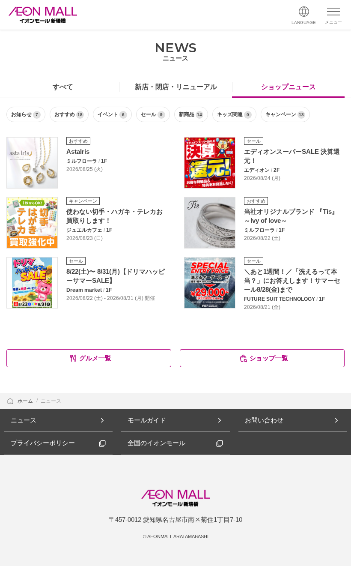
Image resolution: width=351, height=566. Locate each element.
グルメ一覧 (95, 358)
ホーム (26, 401)
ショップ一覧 (269, 358)
